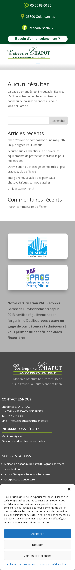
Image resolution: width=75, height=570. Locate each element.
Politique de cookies (18, 564)
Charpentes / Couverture (19, 479)
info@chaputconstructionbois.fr (29, 420)
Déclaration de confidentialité (49, 564)
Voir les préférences (38, 556)
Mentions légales (12, 436)
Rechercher (58, 121)
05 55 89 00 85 (16, 416)
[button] (69, 489)
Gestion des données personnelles (23, 441)
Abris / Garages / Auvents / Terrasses (27, 474)
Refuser (37, 545)
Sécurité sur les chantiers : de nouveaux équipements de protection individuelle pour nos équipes (36, 156)
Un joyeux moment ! (21, 188)
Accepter (37, 534)
